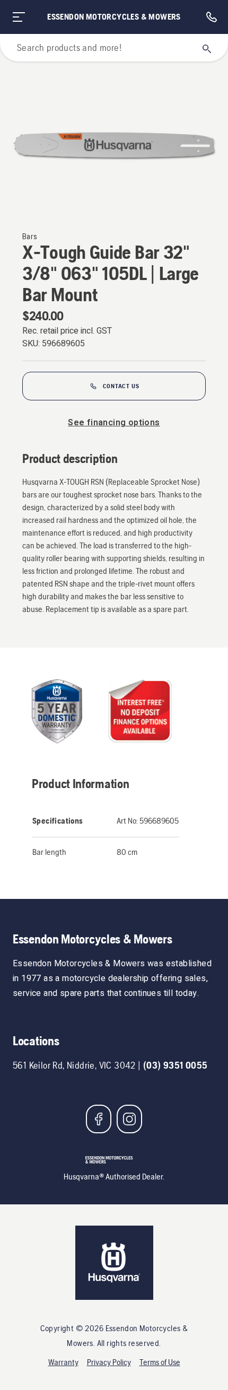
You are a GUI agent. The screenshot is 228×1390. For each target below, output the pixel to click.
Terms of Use (159, 1362)
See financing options (114, 422)
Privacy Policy (109, 1362)
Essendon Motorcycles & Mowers (114, 17)
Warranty (63, 1362)
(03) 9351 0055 (175, 1065)
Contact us (121, 386)
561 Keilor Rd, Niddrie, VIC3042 (74, 1065)
